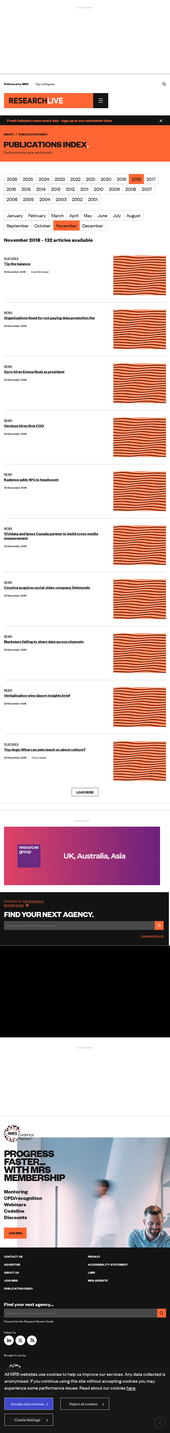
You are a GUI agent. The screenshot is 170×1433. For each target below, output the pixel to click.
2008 (130, 189)
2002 (77, 199)
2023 (60, 179)
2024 (44, 179)
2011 (84, 189)
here (131, 1388)
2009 (114, 189)
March (57, 215)
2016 (11, 189)
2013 (55, 189)
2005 (28, 199)
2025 (28, 179)
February (37, 215)
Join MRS (15, 1233)
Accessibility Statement (108, 1265)
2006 (12, 199)
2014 (41, 189)
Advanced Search (152, 936)
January (15, 215)
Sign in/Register (45, 84)
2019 (121, 179)
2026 (12, 179)
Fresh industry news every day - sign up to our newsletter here (59, 120)
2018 (136, 179)
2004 (44, 199)
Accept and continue (27, 1403)
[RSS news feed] (32, 1343)
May (88, 215)
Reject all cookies (83, 1403)
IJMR (91, 1273)
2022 (75, 179)
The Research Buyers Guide (24, 903)
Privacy (94, 1257)
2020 (106, 179)
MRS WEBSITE (98, 1281)
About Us (11, 1273)
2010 (98, 189)
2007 (147, 189)
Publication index (18, 1288)
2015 (26, 189)
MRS (25, 84)
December (92, 225)
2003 (61, 199)
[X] (20, 1343)
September (18, 225)
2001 (93, 199)
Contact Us (13, 1257)
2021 (90, 179)
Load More (85, 792)
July (117, 215)
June (102, 215)
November (66, 225)
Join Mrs (11, 1281)
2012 (70, 189)
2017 (151, 179)
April (73, 215)
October (42, 225)
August (133, 215)
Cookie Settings (27, 1419)
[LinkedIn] (9, 1343)
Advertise (12, 1265)
